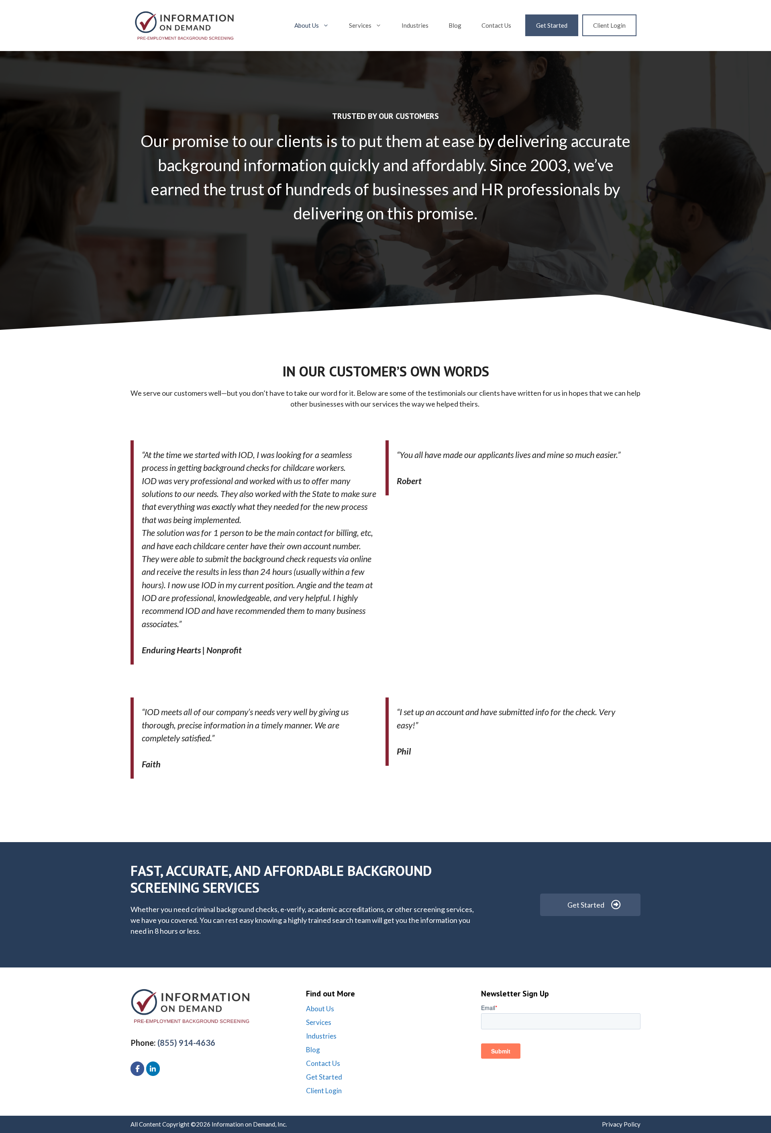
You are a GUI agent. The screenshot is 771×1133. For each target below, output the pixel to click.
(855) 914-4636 (186, 1042)
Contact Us (496, 25)
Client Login (609, 25)
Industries (415, 25)
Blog (455, 25)
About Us (306, 25)
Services (360, 25)
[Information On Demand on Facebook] (137, 1068)
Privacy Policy (621, 1124)
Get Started (551, 25)
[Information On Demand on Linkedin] (153, 1068)
